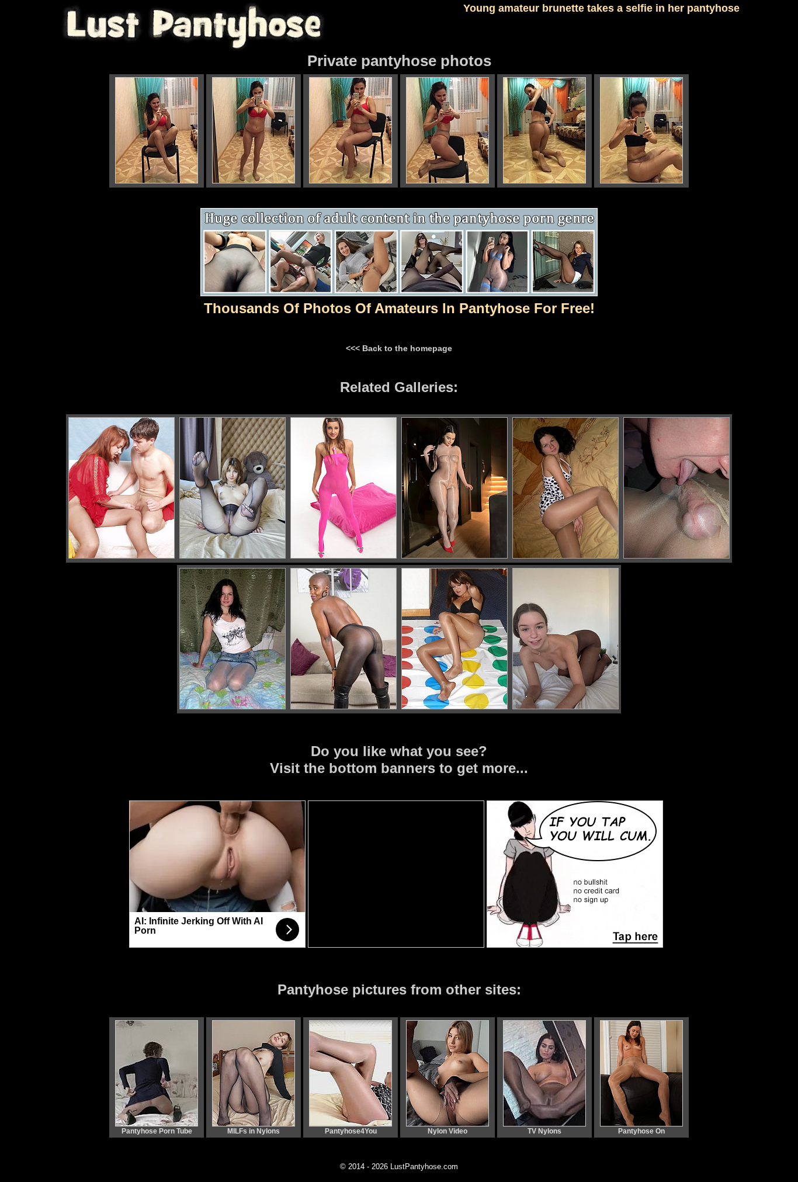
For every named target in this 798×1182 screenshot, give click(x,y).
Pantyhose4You (351, 1131)
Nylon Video (447, 1131)
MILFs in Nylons (253, 1131)
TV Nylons (544, 1131)
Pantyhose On (641, 1131)
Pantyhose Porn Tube (157, 1131)
